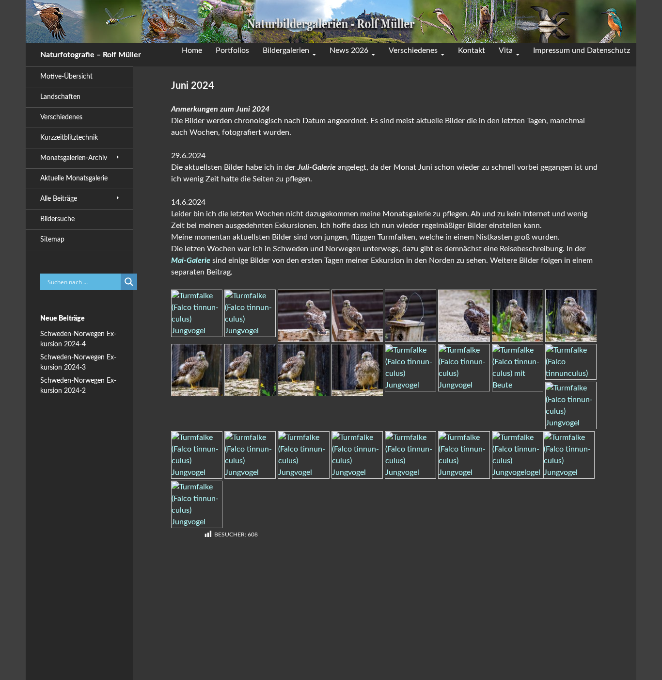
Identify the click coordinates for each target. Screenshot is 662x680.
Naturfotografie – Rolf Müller (90, 55)
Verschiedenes (413, 50)
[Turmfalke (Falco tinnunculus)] (571, 361)
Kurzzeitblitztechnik (69, 137)
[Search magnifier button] (129, 282)
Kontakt (471, 50)
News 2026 (349, 50)
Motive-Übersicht (66, 76)
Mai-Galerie (190, 260)
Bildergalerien (286, 50)
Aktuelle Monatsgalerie (74, 178)
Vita (506, 50)
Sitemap (52, 239)
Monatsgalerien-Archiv (73, 158)
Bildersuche (57, 219)
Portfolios (232, 50)
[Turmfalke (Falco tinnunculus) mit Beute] (517, 367)
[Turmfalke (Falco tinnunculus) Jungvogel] (196, 313)
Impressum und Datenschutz (581, 50)
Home (192, 50)
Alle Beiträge (58, 198)
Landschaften (60, 97)
